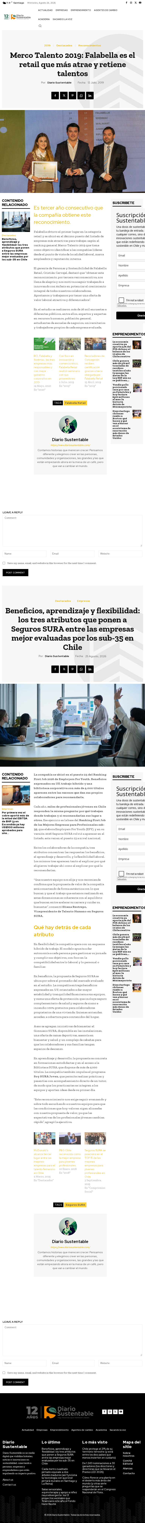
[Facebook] (126, 3)
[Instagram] (131, 3)
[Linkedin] (90, 95)
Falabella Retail (75, 403)
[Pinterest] (72, 95)
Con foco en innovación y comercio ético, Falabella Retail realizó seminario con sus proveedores (69, 367)
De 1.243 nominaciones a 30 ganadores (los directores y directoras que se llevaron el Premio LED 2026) (98, 1468)
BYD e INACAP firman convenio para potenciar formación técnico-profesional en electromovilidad (108, 494)
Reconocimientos (89, 45)
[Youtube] (140, 3)
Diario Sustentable (59, 82)
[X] (135, 3)
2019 (47, 45)
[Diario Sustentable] (70, 424)
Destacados (64, 45)
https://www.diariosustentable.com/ (70, 445)
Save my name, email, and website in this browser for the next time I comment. (51, 563)
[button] (40, 25)
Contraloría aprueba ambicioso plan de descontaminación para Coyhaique (36, 493)
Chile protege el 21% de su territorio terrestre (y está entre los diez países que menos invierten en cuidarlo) (99, 1453)
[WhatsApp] (81, 95)
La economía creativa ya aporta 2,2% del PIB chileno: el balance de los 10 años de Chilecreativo (122, 349)
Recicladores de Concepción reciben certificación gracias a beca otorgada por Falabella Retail (95, 367)
